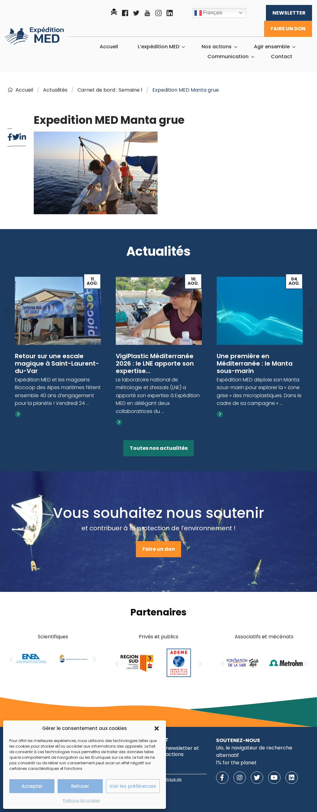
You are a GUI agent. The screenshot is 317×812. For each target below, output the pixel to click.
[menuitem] (109, 47)
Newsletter (289, 12)
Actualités (55, 89)
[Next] (310, 313)
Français (212, 12)
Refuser (80, 786)
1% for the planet (236, 762)
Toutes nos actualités (159, 448)
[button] (157, 728)
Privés (146, 636)
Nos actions (217, 46)
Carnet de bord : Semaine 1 (109, 89)
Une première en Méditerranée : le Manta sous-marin (255, 363)
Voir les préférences (132, 786)
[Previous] (7, 313)
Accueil (109, 46)
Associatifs (248, 636)
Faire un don (288, 28)
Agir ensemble (272, 46)
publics (169, 636)
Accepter (32, 786)
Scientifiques (53, 636)
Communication (228, 56)
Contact (281, 56)
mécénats (280, 636)
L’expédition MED (158, 46)
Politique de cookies (81, 800)
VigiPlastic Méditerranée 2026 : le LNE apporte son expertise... (155, 363)
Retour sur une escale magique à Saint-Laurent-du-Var (57, 363)
